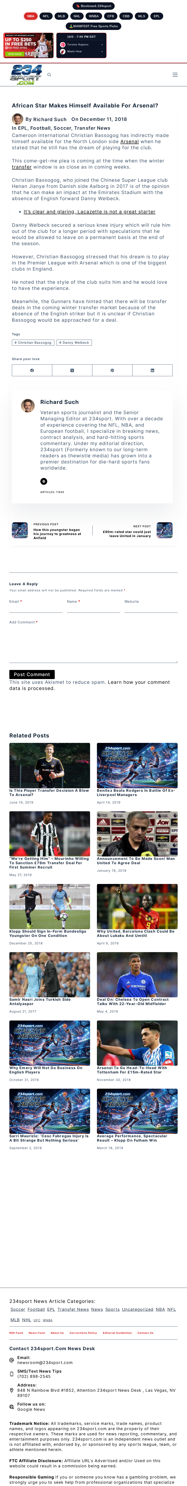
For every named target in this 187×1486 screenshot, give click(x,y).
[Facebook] (32, 370)
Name (73, 601)
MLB (61, 16)
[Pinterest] (112, 370)
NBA (30, 16)
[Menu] (175, 74)
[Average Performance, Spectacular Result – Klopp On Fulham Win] (137, 1111)
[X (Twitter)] (72, 370)
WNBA (94, 16)
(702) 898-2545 (34, 1376)
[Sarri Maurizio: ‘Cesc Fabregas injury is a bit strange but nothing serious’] (49, 1111)
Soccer (62, 128)
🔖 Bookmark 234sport (93, 6)
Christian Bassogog (33, 342)
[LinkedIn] (152, 370)
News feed (37, 1333)
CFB (110, 16)
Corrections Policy (83, 1333)
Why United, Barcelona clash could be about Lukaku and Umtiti (136, 933)
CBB (126, 16)
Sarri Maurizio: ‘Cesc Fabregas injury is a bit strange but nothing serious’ (49, 1138)
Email (15, 601)
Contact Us (145, 1333)
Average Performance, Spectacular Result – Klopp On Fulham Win (132, 1138)
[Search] (49, 74)
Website (132, 601)
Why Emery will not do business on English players (46, 1069)
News (97, 1309)
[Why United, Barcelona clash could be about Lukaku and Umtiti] (137, 906)
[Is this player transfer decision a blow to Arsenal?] (49, 765)
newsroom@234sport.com (45, 1362)
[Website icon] (43, 481)
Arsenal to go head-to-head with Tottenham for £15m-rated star (132, 1069)
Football (40, 128)
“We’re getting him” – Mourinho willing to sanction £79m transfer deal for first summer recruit (49, 862)
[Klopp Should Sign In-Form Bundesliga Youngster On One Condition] (49, 906)
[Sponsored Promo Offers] (28, 45)
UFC (37, 1320)
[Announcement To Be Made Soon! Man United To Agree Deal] (137, 833)
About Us (57, 1333)
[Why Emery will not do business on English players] (49, 1043)
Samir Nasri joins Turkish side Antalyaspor (40, 1001)
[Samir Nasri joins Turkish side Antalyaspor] (49, 974)
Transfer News (92, 128)
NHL (77, 16)
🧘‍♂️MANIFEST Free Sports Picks (93, 26)
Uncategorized (137, 1309)
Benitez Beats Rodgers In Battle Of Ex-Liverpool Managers (136, 792)
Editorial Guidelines (117, 1333)
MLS (141, 16)
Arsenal (129, 141)
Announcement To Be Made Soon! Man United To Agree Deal (136, 860)
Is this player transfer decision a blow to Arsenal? (49, 792)
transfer (22, 167)
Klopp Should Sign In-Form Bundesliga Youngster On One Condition (47, 933)
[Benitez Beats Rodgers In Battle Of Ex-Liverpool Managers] (137, 765)
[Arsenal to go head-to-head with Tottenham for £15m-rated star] (137, 1043)
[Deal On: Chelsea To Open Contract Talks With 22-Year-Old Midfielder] (137, 974)
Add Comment (23, 622)
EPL (157, 16)
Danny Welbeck (74, 342)
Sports (112, 1309)
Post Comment (32, 674)
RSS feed (16, 1333)
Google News (31, 1409)
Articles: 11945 (52, 492)
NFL (46, 16)
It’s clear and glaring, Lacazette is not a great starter (90, 211)
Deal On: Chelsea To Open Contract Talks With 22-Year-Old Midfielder (133, 1001)
